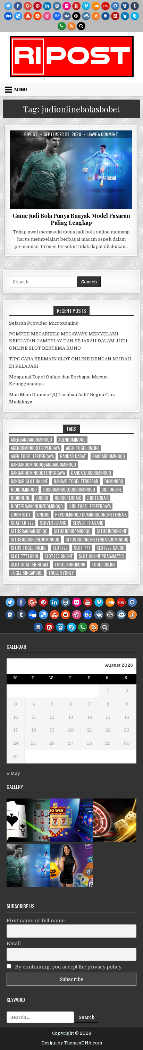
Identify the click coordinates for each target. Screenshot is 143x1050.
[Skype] (135, 16)
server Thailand (88, 523)
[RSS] (71, 26)
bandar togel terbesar (76, 481)
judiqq (42, 498)
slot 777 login (24, 556)
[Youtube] (76, 6)
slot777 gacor (110, 548)
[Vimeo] (86, 6)
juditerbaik (98, 498)
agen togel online (82, 448)
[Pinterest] (37, 6)
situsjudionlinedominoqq (35, 539)
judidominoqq (24, 489)
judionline (20, 498)
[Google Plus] (28, 6)
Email (14, 943)
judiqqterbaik (67, 498)
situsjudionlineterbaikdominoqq (97, 539)
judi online (111, 489)
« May (13, 773)
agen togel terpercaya (32, 456)
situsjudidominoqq (72, 531)
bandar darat (73, 456)
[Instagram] (57, 6)
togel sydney (61, 573)
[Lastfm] (105, 6)
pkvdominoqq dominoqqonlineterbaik (91, 514)
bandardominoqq (108, 456)
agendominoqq (72, 439)
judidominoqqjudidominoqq (69, 489)
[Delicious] (18, 16)
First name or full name (36, 920)
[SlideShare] (125, 16)
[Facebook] (18, 6)
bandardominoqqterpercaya (38, 473)
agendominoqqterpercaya (35, 448)
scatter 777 (22, 523)
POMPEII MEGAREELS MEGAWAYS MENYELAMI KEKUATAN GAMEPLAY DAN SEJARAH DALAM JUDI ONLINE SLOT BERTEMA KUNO (68, 341)
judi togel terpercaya (90, 506)
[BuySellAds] (115, 16)
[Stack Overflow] (96, 16)
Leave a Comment (102, 134)
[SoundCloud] (96, 6)
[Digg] (8, 16)
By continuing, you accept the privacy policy (67, 967)
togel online (103, 564)
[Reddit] (37, 16)
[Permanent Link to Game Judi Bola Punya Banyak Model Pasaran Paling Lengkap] (71, 169)
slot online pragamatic (101, 556)
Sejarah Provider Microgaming (43, 323)
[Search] (81, 26)
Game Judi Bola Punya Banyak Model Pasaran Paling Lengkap (71, 219)
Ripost (30, 134)
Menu (20, 89)
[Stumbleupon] (28, 16)
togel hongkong (69, 564)
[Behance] (57, 16)
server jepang (53, 523)
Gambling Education (71, 147)
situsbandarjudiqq (29, 531)
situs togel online (28, 548)
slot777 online (58, 556)
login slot (21, 514)
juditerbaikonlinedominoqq (37, 506)
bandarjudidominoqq (91, 473)
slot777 (60, 548)
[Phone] (62, 26)
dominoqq (113, 481)
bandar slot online (29, 481)
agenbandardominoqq (31, 439)
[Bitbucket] (125, 6)
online (43, 514)
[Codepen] (76, 16)
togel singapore (26, 573)
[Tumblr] (135, 6)
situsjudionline (112, 531)
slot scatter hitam (29, 564)
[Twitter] (8, 6)
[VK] (66, 16)
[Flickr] (66, 6)
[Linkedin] (47, 6)
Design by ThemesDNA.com (71, 1043)
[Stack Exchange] (105, 16)
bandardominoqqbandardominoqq (43, 464)
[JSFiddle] (86, 16)
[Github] (115, 6)
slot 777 (82, 548)
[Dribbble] (47, 16)
